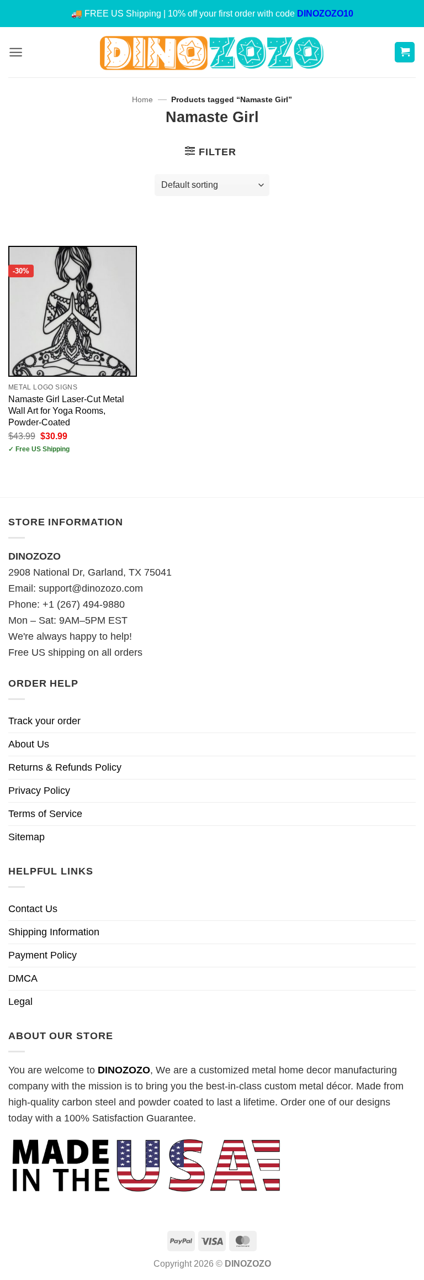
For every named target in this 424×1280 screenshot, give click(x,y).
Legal (20, 1001)
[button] (15, 52)
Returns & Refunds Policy (64, 767)
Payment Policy (42, 955)
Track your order (44, 720)
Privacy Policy (39, 790)
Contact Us (32, 908)
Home (142, 100)
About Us (28, 744)
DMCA (23, 978)
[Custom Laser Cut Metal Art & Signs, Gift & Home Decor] (212, 52)
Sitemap (26, 836)
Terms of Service (45, 813)
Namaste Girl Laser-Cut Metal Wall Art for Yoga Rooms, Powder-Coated (66, 410)
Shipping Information (53, 931)
